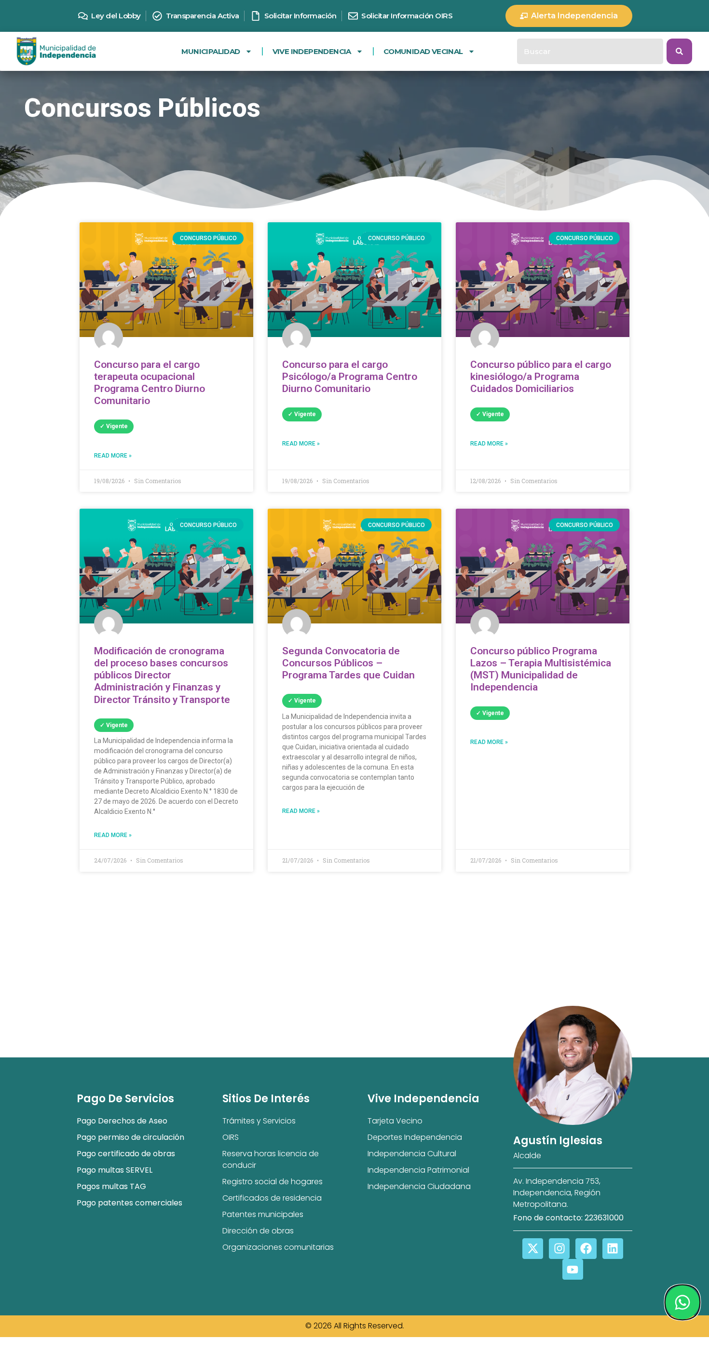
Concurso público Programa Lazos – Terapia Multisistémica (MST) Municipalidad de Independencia (540, 669)
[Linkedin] (612, 1248)
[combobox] (590, 51)
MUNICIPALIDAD (210, 51)
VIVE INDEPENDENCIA (312, 51)
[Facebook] (585, 1248)
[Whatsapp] (682, 1302)
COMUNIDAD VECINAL (423, 51)
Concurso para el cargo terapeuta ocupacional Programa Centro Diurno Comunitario (149, 383)
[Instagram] (559, 1248)
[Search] (679, 51)
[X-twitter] (532, 1248)
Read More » (113, 455)
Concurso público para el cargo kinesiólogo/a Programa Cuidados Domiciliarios (540, 376)
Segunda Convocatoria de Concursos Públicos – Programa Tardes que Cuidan (348, 663)
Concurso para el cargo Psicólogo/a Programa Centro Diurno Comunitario (349, 376)
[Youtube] (572, 1269)
